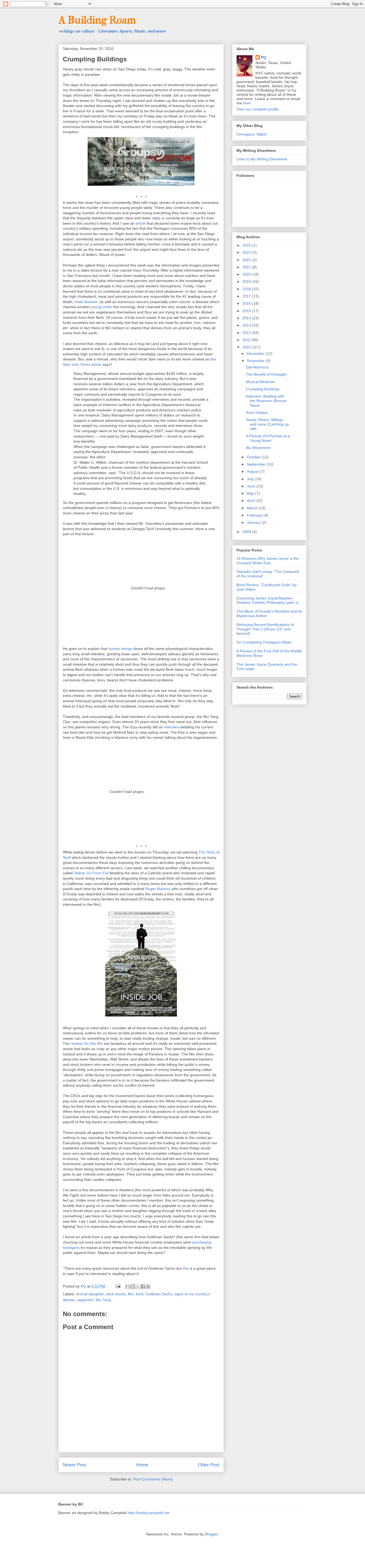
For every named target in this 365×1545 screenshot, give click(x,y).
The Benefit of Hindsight (266, 374)
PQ (263, 57)
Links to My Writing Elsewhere (261, 159)
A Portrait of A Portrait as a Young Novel (268, 438)
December (256, 353)
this (186, 1268)
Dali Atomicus (257, 367)
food (139, 1294)
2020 (247, 274)
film (131, 1294)
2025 (247, 245)
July (251, 479)
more (161, 31)
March (253, 508)
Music (140, 31)
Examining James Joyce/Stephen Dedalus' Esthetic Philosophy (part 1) (267, 600)
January (254, 522)
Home (142, 1464)
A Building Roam (97, 20)
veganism (85, 1300)
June (251, 486)
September (257, 464)
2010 (247, 347)
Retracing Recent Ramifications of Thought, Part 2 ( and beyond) (265, 629)
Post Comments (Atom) (153, 1479)
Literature (108, 31)
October (254, 457)
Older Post (208, 1464)
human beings (120, 648)
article (140, 223)
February (255, 515)
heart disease (86, 302)
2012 (247, 333)
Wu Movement (258, 448)
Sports (126, 31)
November (256, 361)
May (251, 493)
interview (171, 727)
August (253, 471)
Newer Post (74, 1464)
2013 (247, 325)
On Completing (264, 642)
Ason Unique (256, 412)
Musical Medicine (260, 382)
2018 (247, 289)
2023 (247, 252)
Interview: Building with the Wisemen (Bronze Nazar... (266, 400)
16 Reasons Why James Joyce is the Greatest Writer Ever (267, 560)
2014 (247, 318)
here (247, 103)
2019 (247, 281)
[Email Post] (118, 1286)
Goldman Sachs (158, 1294)
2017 (247, 296)
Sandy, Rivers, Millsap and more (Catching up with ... (267, 424)
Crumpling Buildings (262, 389)
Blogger (211, 1534)
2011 (246, 340)
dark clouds (116, 1294)
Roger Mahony (157, 889)
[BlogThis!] (132, 1286)
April (251, 500)
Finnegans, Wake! (251, 134)
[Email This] (127, 1286)
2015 (247, 311)
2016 (247, 303)
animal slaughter (90, 1294)
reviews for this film (87, 1043)
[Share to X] (138, 1286)
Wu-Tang (103, 1300)
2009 (247, 532)
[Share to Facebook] (143, 1286)
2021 (247, 267)
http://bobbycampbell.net (148, 1513)
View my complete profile (257, 109)
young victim (101, 307)
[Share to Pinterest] (148, 1286)
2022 (247, 260)
